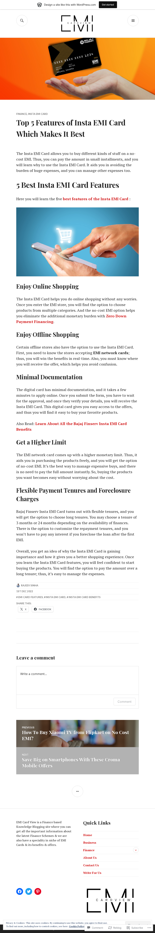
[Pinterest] (37, 891)
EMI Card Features (30, 597)
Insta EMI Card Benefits (85, 597)
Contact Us (91, 865)
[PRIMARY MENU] (133, 20)
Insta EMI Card (38, 113)
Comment (125, 701)
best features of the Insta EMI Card (95, 198)
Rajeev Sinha (29, 585)
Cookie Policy (76, 926)
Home (87, 835)
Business (89, 842)
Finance (21, 113)
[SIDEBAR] (77, 791)
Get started (108, 4)
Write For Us (92, 873)
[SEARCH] (22, 20)
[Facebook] (19, 891)
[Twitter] (28, 891)
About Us (90, 858)
